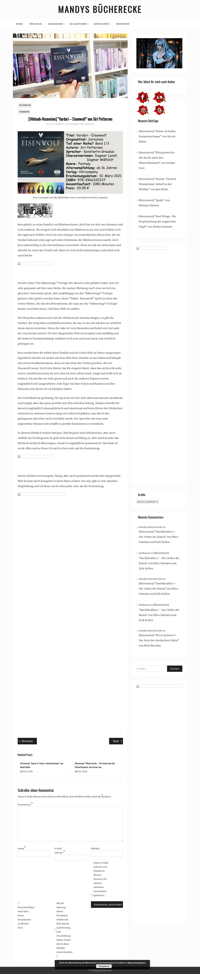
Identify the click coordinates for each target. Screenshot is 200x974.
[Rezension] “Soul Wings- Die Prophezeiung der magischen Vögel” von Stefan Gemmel (157, 221)
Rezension (25, 105)
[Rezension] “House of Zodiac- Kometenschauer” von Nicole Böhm (158, 136)
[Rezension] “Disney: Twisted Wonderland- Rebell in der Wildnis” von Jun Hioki (157, 184)
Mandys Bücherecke (100, 9)
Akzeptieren (104, 966)
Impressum (122, 24)
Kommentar (25, 804)
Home (19, 24)
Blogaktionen (78, 24)
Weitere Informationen (136, 962)
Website (95, 848)
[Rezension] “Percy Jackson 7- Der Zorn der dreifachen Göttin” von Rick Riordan (159, 640)
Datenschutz (102, 24)
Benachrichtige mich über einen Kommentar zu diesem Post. (25, 917)
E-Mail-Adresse (59, 850)
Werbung (24, 112)
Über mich (35, 24)
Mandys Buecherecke (83, 124)
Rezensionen (55, 24)
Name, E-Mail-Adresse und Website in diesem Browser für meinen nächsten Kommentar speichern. (101, 879)
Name (22, 848)
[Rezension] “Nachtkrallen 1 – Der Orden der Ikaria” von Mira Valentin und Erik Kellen (158, 537)
